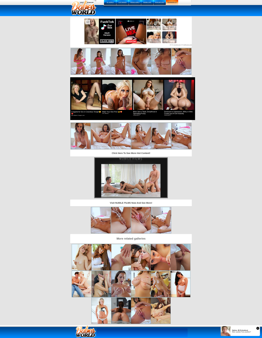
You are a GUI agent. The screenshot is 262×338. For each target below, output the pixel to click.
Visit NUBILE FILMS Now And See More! (131, 203)
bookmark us (172, 2)
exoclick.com (177, 44)
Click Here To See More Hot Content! (131, 153)
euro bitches (159, 2)
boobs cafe (147, 2)
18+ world (110, 2)
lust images (122, 2)
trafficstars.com (187, 44)
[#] (86, 331)
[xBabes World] (83, 7)
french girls (134, 2)
